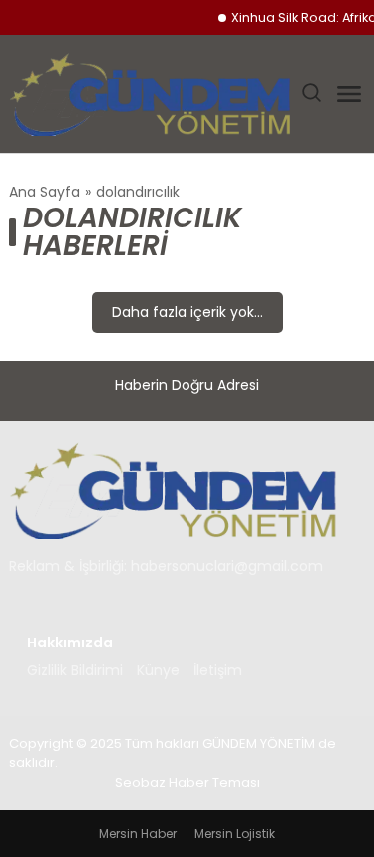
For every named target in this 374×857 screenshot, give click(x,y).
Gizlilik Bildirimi (75, 670)
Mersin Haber (138, 833)
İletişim (217, 670)
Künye (158, 670)
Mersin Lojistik (234, 833)
